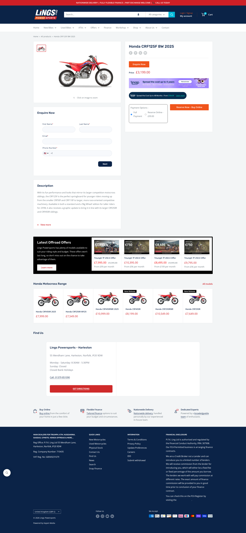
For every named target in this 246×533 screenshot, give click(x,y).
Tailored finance (94, 413)
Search (92, 464)
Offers (94, 27)
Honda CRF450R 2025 (46, 311)
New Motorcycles (97, 439)
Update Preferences (137, 447)
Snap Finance (95, 468)
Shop (135, 27)
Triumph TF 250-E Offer (195, 258)
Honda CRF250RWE (164, 309)
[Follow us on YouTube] (107, 516)
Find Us (92, 456)
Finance (107, 27)
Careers (131, 452)
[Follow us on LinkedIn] (112, 516)
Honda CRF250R (192, 309)
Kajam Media (49, 523)
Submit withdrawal (136, 460)
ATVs (81, 27)
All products (46, 36)
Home (36, 27)
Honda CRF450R (133, 309)
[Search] (171, 14)
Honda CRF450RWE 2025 (107, 309)
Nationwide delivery (143, 413)
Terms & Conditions (137, 439)
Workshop (121, 27)
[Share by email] (145, 53)
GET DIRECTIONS (81, 388)
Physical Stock (96, 447)
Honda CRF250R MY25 (76, 311)
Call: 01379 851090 (60, 377)
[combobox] (104, 14)
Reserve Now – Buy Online (189, 107)
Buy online (44, 413)
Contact (165, 27)
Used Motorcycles (97, 443)
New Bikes (48, 27)
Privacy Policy (134, 443)
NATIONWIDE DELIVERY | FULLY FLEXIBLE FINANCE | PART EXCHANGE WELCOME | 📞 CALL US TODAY (123, 2)
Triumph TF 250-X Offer (105, 258)
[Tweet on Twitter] (140, 53)
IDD (129, 456)
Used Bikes (66, 27)
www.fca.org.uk (184, 500)
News (91, 460)
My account (186, 15)
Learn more (46, 267)
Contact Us (94, 452)
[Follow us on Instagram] (102, 516)
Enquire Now (139, 64)
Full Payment (138, 114)
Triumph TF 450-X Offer (165, 258)
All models (208, 284)
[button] (138, 14)
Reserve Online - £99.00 (155, 114)
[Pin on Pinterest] (135, 53)
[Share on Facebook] (130, 53)
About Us (149, 27)
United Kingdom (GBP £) (45, 511)
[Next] (213, 306)
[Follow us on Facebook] (97, 516)
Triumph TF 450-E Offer (135, 258)
